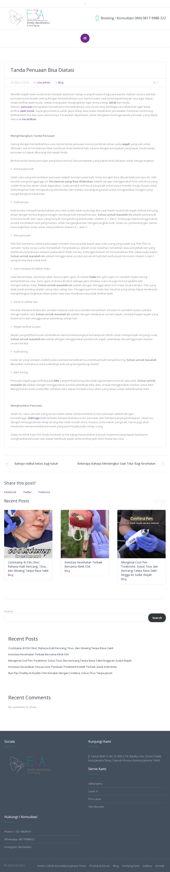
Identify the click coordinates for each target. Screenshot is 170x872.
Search (8, 611)
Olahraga (33, 418)
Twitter (27, 492)
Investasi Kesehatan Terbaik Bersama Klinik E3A (83, 564)
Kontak (159, 866)
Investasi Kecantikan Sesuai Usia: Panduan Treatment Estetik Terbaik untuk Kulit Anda (62, 667)
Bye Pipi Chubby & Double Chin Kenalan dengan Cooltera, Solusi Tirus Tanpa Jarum (60, 673)
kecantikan (29, 119)
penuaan (27, 107)
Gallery (147, 866)
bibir (57, 380)
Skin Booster (96, 806)
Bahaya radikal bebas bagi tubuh (36, 463)
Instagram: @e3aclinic (18, 847)
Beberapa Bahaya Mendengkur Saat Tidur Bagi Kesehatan (116, 463)
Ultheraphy (95, 783)
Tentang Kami (130, 866)
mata (92, 277)
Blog (60, 82)
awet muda (27, 111)
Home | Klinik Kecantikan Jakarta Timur (61, 866)
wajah (126, 144)
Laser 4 (92, 791)
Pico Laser (94, 799)
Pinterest (44, 492)
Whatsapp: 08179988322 (19, 839)
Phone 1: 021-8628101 (17, 831)
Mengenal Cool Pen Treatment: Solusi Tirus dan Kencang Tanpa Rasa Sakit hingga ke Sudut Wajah (139, 568)
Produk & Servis (100, 866)
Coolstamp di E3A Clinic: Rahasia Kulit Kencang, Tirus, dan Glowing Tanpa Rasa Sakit (28, 566)
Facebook (10, 492)
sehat (112, 102)
